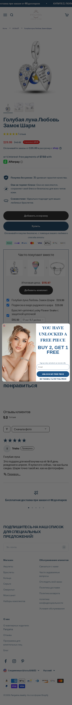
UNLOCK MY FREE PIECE (53, 374)
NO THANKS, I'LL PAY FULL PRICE (53, 379)
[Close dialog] (4, 326)
